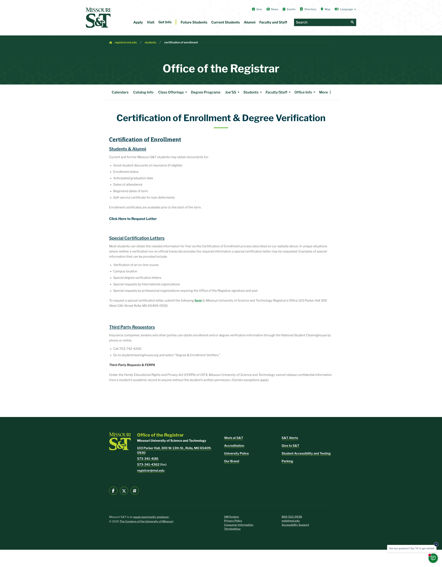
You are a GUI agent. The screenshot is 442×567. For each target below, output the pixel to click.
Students (250, 92)
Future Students (194, 22)
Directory (310, 9)
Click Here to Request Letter (133, 219)
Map (327, 9)
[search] (352, 22)
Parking (287, 461)
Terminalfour (232, 529)
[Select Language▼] (345, 9)
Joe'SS (230, 92)
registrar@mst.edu (151, 470)
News (274, 9)
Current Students (225, 22)
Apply (138, 22)
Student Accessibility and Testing (306, 453)
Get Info (164, 22)
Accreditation (234, 446)
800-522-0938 (292, 516)
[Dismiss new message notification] (436, 544)
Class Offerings (171, 92)
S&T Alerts (290, 438)
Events (291, 9)
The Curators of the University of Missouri (147, 521)
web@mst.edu (291, 520)
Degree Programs (205, 92)
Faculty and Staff (273, 22)
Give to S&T (290, 446)
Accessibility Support (295, 525)
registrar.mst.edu (126, 42)
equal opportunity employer (151, 517)
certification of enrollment (181, 42)
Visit (151, 22)
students (150, 42)
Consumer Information (238, 525)
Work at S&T (233, 438)
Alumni (249, 22)
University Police (236, 453)
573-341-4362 (148, 464)
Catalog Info (143, 92)
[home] (98, 18)
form (198, 300)
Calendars (120, 92)
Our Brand (231, 461)
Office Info (303, 92)
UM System (231, 516)
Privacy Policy (233, 520)
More (323, 92)
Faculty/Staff (276, 92)
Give (259, 9)
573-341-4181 (147, 459)
